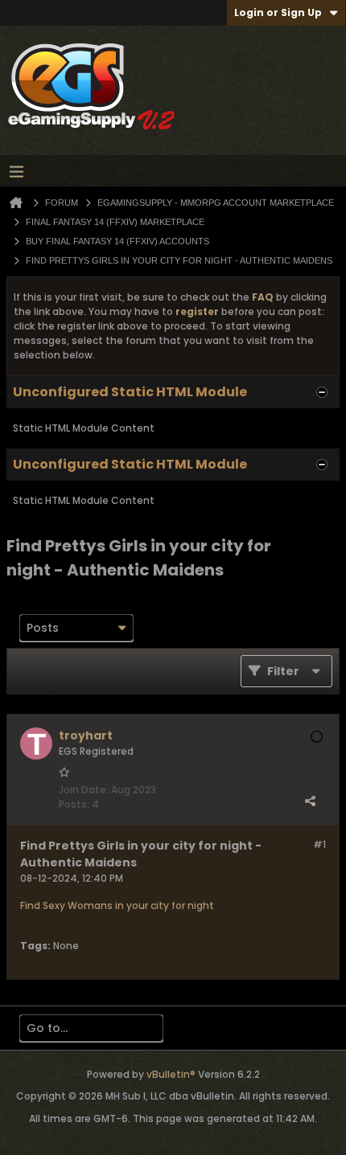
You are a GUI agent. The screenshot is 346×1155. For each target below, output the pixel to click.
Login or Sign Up (278, 12)
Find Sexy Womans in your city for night (117, 905)
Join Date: (84, 790)
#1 (319, 844)
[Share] (310, 800)
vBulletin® (171, 1074)
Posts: (74, 804)
